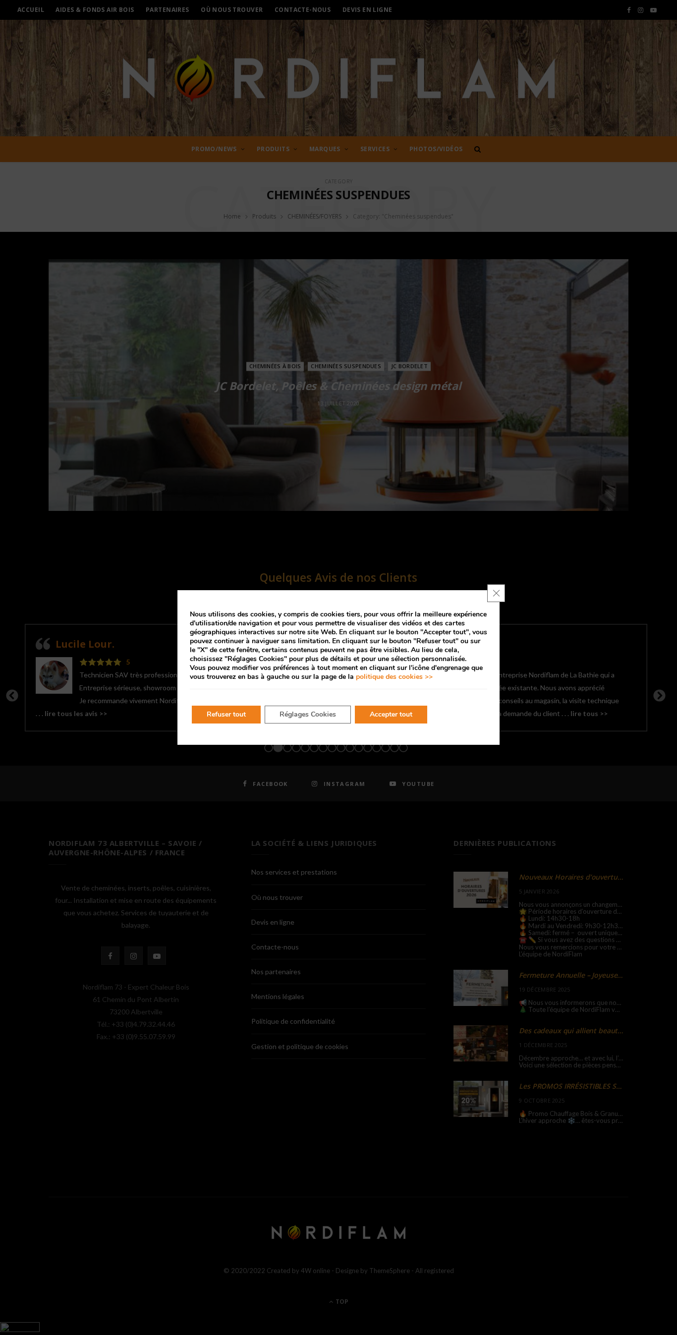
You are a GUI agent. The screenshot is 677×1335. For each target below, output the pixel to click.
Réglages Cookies (308, 714)
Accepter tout (391, 714)
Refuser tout (226, 714)
